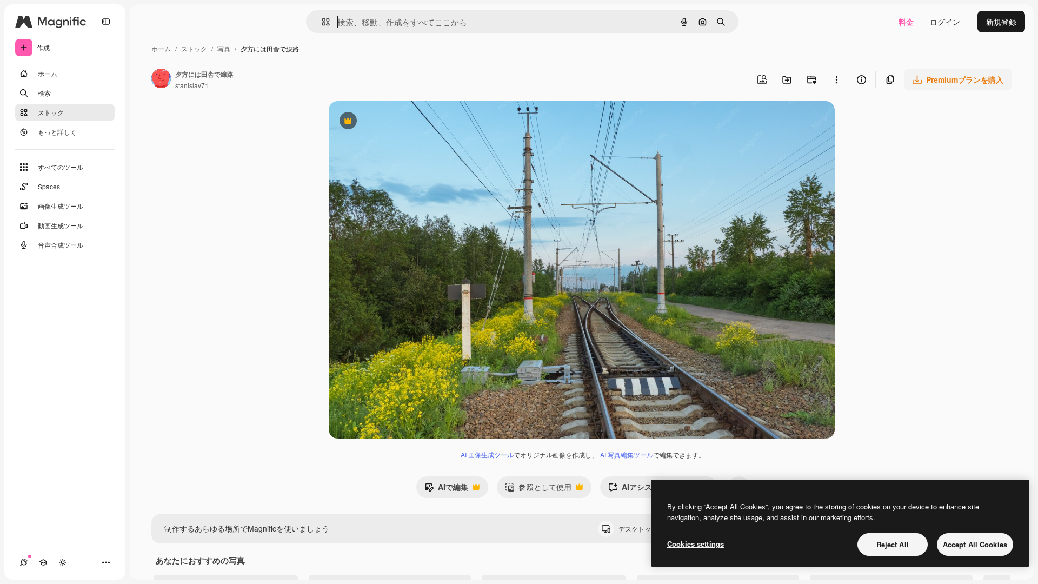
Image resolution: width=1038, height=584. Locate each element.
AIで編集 (446, 489)
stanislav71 (192, 85)
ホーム (161, 48)
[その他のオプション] (836, 79)
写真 (223, 48)
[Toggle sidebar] (106, 21)
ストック (194, 48)
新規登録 (1001, 21)
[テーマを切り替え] (62, 562)
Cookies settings (695, 544)
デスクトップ (647, 528)
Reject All (892, 544)
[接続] (23, 562)
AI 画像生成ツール (487, 454)
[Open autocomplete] (321, 22)
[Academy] (43, 562)
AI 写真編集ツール (626, 454)
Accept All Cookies (975, 544)
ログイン (945, 21)
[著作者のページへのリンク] (161, 79)
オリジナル (403, 122)
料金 (906, 21)
